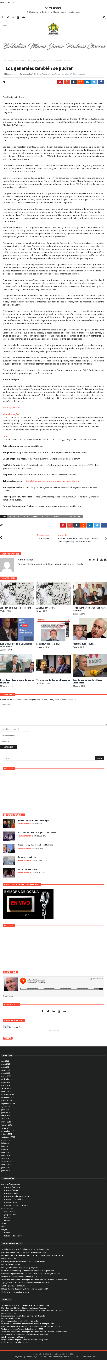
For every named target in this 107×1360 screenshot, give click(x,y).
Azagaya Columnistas (12, 1190)
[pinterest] (60, 82)
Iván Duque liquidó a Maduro (13, 1286)
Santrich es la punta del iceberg (15, 608)
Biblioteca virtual (72, 1357)
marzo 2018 (6, 1122)
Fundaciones (43, 537)
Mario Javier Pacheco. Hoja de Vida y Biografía (19, 1268)
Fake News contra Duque (48, 644)
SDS (71, 1354)
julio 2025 (5, 1061)
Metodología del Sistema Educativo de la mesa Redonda (23, 1252)
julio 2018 (5, 1110)
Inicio (3, 1224)
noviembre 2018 (7, 1097)
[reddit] (80, 82)
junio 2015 (5, 1171)
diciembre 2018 (7, 1094)
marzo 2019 (6, 1085)
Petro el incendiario (27, 857)
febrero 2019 (6, 1088)
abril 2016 (5, 1158)
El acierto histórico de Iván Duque (33, 820)
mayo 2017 (5, 1149)
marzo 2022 (6, 1076)
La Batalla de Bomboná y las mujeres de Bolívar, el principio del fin (27, 1271)
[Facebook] (2, 17)
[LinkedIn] (12, 17)
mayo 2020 (5, 1082)
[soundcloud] (23, 17)
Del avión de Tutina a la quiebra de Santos (37, 833)
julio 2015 (5, 1168)
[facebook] (101, 82)
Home (5, 61)
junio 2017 (5, 1146)
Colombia (14, 516)
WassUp (56, 1030)
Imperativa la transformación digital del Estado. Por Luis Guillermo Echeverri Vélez (34, 1280)
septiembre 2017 (8, 1137)
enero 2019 (5, 1091)
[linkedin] (87, 82)
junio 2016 (5, 1155)
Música (7, 1218)
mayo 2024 (5, 1067)
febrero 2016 (6, 1161)
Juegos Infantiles (11, 1214)
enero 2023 (5, 1070)
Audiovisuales (9, 1211)
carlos (5, 436)
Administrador (80, 74)
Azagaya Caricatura (12, 1187)
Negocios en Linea (8, 1258)
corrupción (37, 516)
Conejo (25, 516)
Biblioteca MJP (7, 1208)
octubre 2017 (6, 1134)
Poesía (7, 1221)
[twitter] (94, 82)
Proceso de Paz (74, 516)
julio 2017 (5, 1143)
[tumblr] (74, 82)
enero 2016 (5, 1164)
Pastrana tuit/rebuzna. (84, 644)
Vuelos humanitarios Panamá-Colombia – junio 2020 (22, 1277)
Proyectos (5, 1230)
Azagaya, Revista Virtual (17, 61)
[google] (67, 82)
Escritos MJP (31, 1357)
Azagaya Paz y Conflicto (36, 61)
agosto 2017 (6, 1140)
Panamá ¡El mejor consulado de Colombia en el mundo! (23, 1261)
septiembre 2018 (8, 1104)
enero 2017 (5, 1152)
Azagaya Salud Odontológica (16, 1205)
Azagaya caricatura (45, 608)
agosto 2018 (6, 1107)
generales (59, 516)
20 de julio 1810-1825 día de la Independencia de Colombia (25, 1249)
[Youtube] (18, 17)
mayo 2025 (5, 1064)
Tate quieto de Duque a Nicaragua (53, 680)
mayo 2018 (5, 1116)
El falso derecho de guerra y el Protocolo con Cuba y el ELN (24, 1289)
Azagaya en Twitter (12, 1193)
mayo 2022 (5, 1073)
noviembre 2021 (7, 1079)
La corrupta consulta (27, 869)
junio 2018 (5, 1113)
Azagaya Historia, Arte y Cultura (16, 1196)
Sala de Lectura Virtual (13, 1236)
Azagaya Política (10, 1202)
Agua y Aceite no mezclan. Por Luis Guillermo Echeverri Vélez (25, 1283)
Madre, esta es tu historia (11, 1264)
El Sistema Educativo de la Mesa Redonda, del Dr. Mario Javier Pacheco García (55, 12)
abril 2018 (5, 1119)
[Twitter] (7, 17)
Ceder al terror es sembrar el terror (15, 1292)
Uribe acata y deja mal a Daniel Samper (35, 845)
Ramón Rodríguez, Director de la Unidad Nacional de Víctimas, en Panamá (30, 1274)
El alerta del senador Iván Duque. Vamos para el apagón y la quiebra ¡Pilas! (78, 538)
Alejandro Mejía (10, 414)
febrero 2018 (6, 1125)
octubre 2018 (6, 1100)
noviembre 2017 (7, 1131)
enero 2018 (5, 1128)
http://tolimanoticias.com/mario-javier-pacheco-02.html (51, 481)
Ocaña (4, 1227)
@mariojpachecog (11, 407)
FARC (48, 516)
